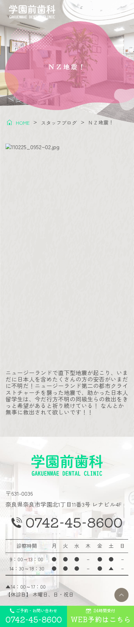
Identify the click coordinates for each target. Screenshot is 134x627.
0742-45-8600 (74, 522)
